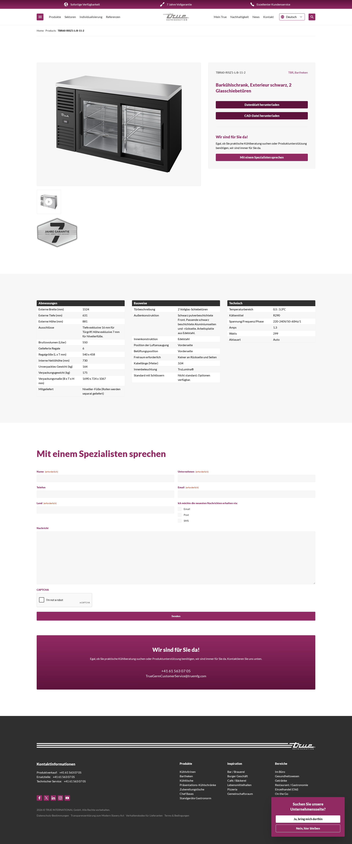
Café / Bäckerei (236, 780)
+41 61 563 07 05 (176, 671)
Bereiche (281, 763)
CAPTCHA (43, 589)
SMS (186, 520)
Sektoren (70, 17)
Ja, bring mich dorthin (308, 819)
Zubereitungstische (192, 789)
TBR (291, 72)
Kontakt (268, 17)
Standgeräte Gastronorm (195, 798)
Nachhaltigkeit (239, 17)
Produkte (55, 17)
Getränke (281, 780)
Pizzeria (232, 789)
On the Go (281, 793)
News (256, 17)
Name (47, 471)
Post (186, 514)
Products (50, 30)
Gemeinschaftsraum (240, 793)
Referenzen (113, 17)
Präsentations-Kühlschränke (198, 785)
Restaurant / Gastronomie (291, 785)
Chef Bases (187, 793)
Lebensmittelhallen (239, 785)
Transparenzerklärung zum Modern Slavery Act (97, 815)
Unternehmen (193, 471)
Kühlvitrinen (188, 771)
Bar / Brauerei (236, 771)
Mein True (220, 17)
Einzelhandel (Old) (286, 789)
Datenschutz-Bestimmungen (53, 815)
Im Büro (280, 771)
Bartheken (301, 72)
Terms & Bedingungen (176, 815)
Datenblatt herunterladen (262, 104)
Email (188, 487)
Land (47, 503)
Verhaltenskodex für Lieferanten (144, 815)
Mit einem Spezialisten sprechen (262, 157)
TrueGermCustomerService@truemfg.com (176, 676)
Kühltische (186, 780)
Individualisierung (91, 17)
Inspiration (234, 763)
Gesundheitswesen (287, 776)
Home (40, 30)
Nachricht (43, 528)
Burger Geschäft (237, 776)
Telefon (41, 487)
